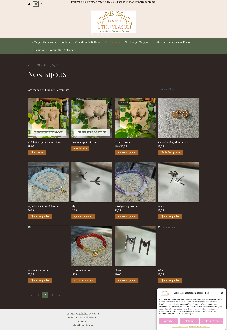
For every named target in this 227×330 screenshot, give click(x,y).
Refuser (189, 321)
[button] (221, 293)
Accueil (32, 65)
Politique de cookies (180, 327)
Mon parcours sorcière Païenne (175, 42)
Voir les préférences (212, 321)
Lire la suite (37, 152)
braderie (66, 42)
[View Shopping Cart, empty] (36, 4)
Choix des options (170, 152)
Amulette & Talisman (62, 50)
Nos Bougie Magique (137, 42)
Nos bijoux (111, 42)
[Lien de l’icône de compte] (29, 4)
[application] (118, 42)
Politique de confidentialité (199, 327)
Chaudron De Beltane (87, 42)
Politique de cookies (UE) (82, 317)
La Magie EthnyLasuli (43, 42)
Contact (82, 321)
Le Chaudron (37, 50)
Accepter (168, 321)
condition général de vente (83, 313)
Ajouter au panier (126, 152)
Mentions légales (83, 325)
